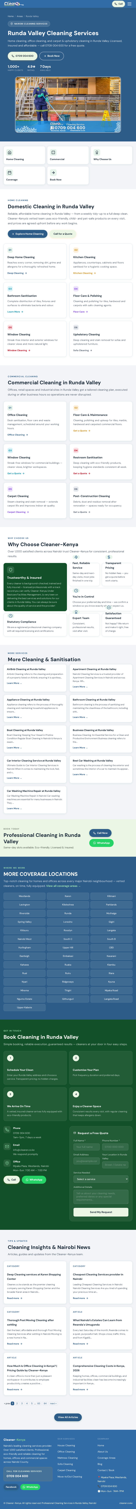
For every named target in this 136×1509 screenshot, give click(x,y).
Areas (20, 16)
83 (38, 1403)
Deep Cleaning (15, 273)
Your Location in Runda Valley (114, 1156)
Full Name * (79, 1140)
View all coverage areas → (63, 886)
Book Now (53, 55)
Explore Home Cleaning (30, 233)
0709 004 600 (24, 55)
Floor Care (79, 311)
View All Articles (68, 1417)
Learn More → (14, 683)
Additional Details (82, 1187)
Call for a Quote (62, 233)
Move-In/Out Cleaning (70, 1476)
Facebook (11, 1487)
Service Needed (81, 1172)
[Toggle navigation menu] (129, 3)
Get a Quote (80, 430)
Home (11, 16)
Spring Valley (25, 921)
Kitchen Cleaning (83, 273)
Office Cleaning (16, 434)
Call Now (102, 833)
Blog (100, 1464)
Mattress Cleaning (68, 1457)
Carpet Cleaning (16, 512)
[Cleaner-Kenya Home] (14, 4)
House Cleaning (66, 1445)
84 (45, 1403)
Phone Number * (111, 1140)
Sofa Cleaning (81, 350)
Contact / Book (106, 1470)
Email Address (81, 1154)
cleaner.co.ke (125, 1503)
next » (53, 1403)
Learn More (13, 311)
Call (120, 3)
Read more (13, 1298)
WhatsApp (103, 842)
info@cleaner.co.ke (24, 1149)
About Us (103, 1451)
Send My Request (101, 1212)
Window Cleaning (17, 350)
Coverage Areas (106, 1457)
